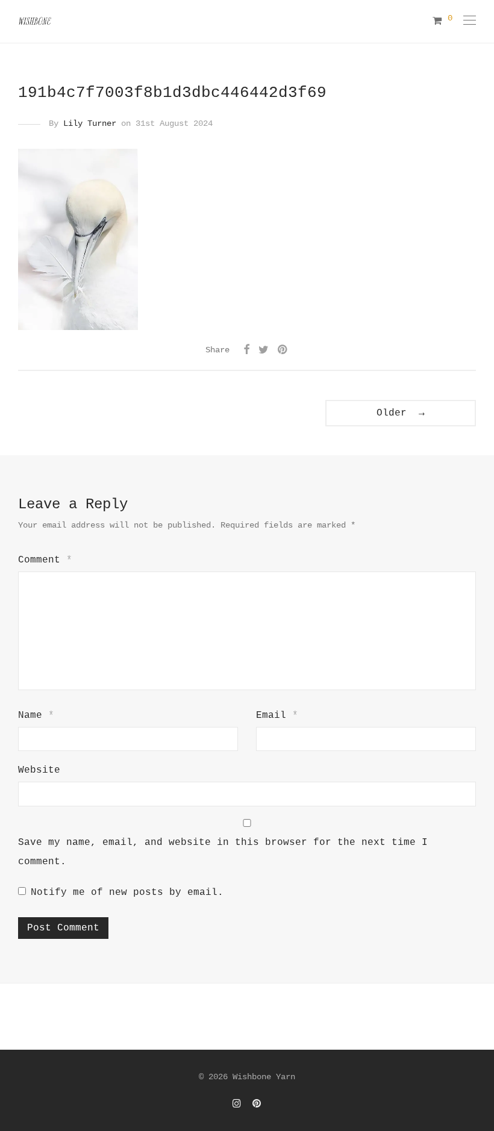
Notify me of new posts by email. (127, 892)
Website (39, 770)
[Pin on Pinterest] (283, 350)
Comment (45, 560)
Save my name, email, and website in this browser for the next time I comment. (223, 852)
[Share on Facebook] (246, 350)
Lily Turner (89, 123)
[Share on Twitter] (263, 350)
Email (277, 715)
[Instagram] (237, 1103)
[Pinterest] (257, 1103)
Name (36, 715)
